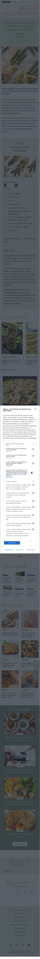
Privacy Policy (31, 550)
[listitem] (20, 444)
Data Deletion (9, 550)
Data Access (20, 550)
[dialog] (20, 479)
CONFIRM (12, 543)
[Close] (36, 409)
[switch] (32, 449)
